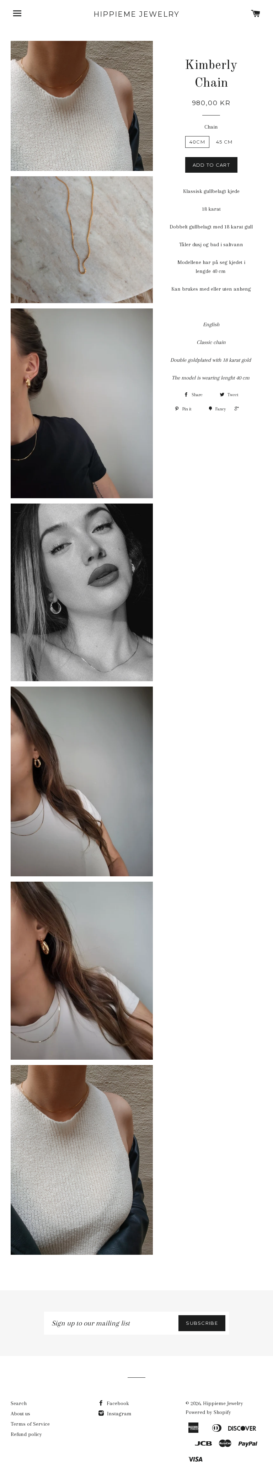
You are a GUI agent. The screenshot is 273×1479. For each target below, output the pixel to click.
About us (20, 1413)
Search (19, 1403)
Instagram (119, 1413)
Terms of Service (30, 1424)
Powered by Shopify (208, 1412)
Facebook (117, 1403)
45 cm (224, 142)
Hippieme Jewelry (136, 14)
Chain (211, 127)
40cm (197, 142)
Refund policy (26, 1434)
